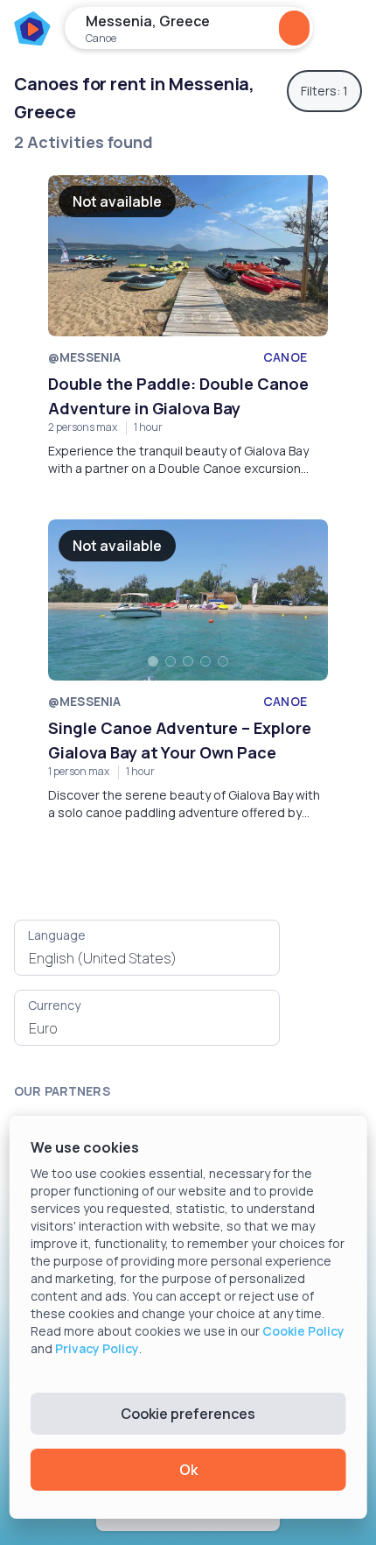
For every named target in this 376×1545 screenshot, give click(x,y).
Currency (54, 1005)
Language (57, 935)
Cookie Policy (303, 1331)
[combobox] (147, 958)
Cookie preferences (188, 1413)
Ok (188, 1469)
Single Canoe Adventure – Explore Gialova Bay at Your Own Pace (179, 740)
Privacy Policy (97, 1348)
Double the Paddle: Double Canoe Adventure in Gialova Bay (178, 396)
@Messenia (84, 357)
